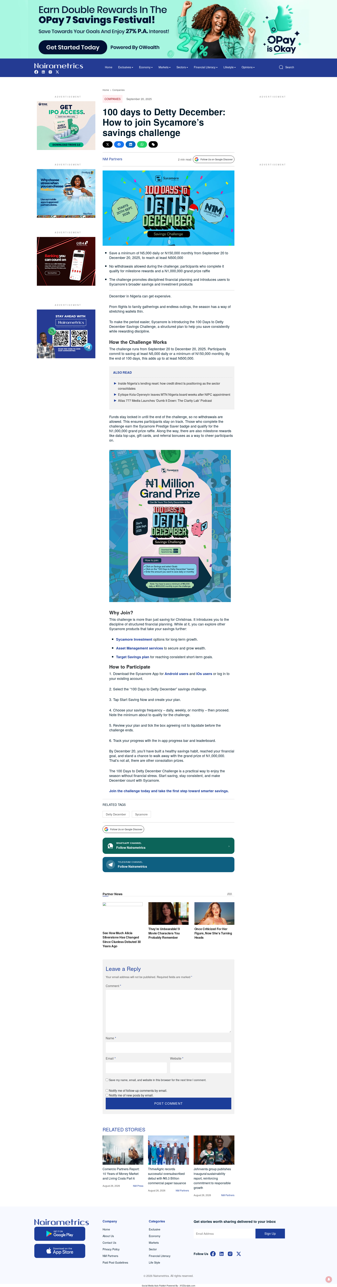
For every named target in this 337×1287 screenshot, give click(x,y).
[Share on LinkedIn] (131, 144)
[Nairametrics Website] (58, 65)
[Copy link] (153, 144)
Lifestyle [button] (228, 67)
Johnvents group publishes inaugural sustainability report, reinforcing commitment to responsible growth (212, 1178)
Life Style (154, 1262)
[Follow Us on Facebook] (213, 1253)
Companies (118, 89)
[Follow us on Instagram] (50, 71)
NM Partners (112, 158)
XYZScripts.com (187, 1285)
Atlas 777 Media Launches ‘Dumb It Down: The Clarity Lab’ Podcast (165, 400)
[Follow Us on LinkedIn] (221, 1253)
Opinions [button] (247, 67)
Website (176, 1058)
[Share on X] (108, 144)
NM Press (138, 1185)
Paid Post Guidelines (115, 1262)
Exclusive (154, 1229)
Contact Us (109, 1242)
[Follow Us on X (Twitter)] (238, 1253)
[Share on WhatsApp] (142, 144)
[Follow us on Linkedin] (43, 71)
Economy (154, 1236)
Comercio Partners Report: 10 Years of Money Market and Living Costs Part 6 (121, 1174)
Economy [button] (145, 67)
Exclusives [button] (124, 67)
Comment (113, 986)
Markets (154, 1242)
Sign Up (270, 1233)
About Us (108, 1236)
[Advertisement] (271, 125)
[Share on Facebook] (119, 144)
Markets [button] (163, 67)
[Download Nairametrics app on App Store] (59, 1251)
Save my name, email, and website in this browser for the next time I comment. (157, 1080)
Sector (153, 1249)
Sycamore (141, 814)
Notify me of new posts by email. (131, 1095)
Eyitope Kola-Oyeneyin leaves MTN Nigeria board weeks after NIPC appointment (174, 394)
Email (111, 1058)
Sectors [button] (181, 67)
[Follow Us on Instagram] (230, 1253)
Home (108, 67)
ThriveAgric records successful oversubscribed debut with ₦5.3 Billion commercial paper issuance (167, 1176)
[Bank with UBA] (66, 261)
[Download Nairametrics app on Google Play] (59, 1234)
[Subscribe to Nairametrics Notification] (329, 1279)
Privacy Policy (111, 1249)
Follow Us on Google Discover (216, 159)
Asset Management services (139, 648)
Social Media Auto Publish (154, 1285)
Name (111, 1038)
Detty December (116, 814)
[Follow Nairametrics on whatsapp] (66, 334)
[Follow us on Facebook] (36, 71)
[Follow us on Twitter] (57, 71)
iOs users (204, 673)
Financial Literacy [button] (205, 67)
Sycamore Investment (134, 639)
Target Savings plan (132, 656)
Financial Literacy (159, 1256)
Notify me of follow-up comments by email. (138, 1090)
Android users (176, 673)
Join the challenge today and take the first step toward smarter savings (168, 790)
